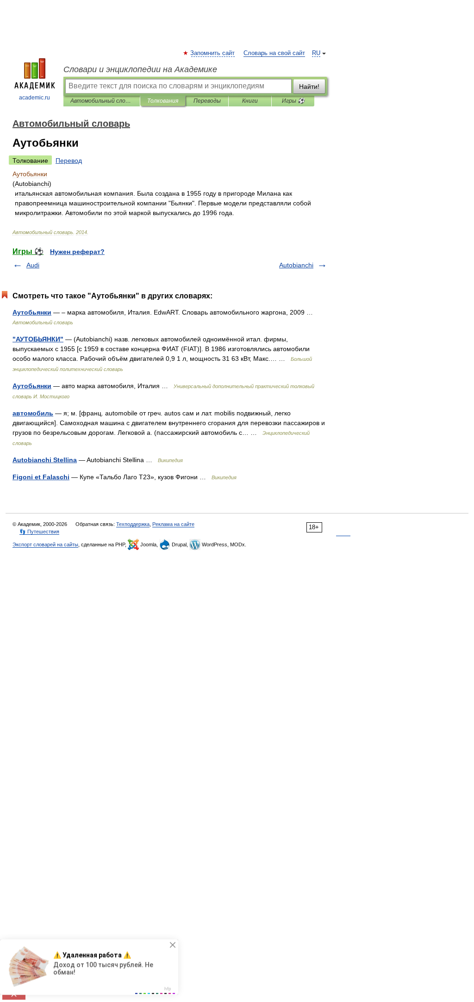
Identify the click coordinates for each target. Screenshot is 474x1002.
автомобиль (32, 413)
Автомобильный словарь (101, 101)
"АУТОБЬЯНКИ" (37, 339)
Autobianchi (296, 265)
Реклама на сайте (173, 524)
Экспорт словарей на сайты (45, 544)
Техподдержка (133, 524)
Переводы (207, 101)
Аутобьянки (31, 312)
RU (316, 53)
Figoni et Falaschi (40, 477)
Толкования (162, 101)
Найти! (309, 86)
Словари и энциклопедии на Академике (140, 69)
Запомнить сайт (213, 53)
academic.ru (34, 97)
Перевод (69, 160)
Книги (250, 101)
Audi (32, 265)
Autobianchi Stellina (44, 460)
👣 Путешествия (39, 531)
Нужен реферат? (77, 251)
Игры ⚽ (293, 101)
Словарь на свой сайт (274, 53)
